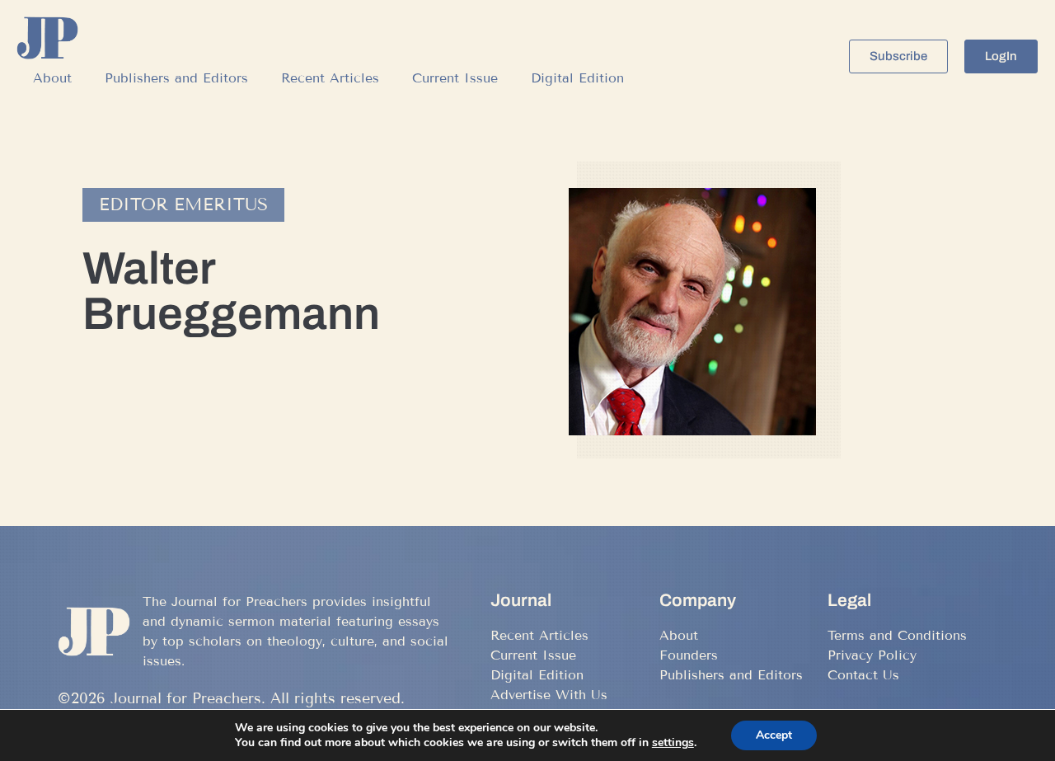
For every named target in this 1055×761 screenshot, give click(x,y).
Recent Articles (330, 78)
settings (673, 742)
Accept (774, 735)
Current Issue (455, 78)
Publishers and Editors (176, 78)
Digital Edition (577, 78)
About (52, 78)
